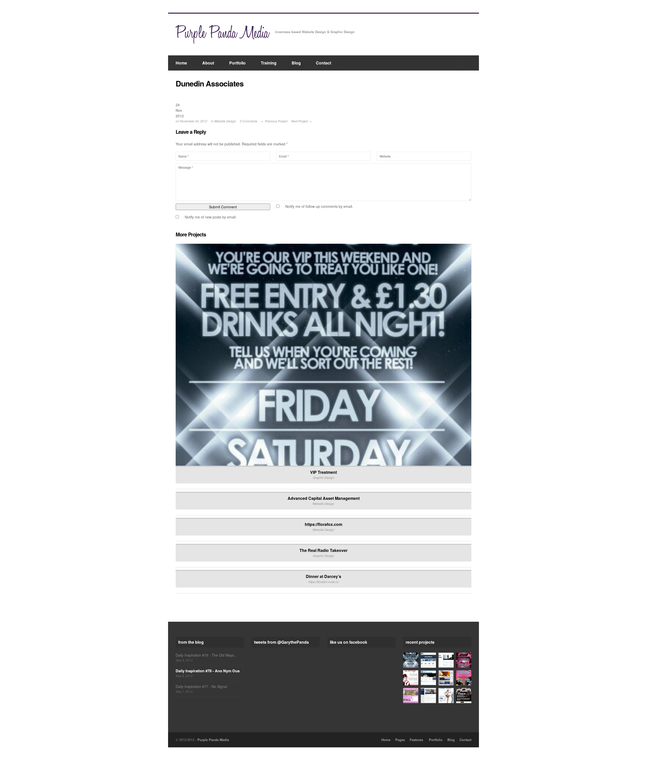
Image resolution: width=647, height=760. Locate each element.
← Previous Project (274, 121)
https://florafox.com (323, 524)
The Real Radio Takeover (323, 550)
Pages (400, 739)
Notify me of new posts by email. (211, 216)
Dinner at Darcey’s (323, 576)
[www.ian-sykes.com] (446, 660)
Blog (296, 63)
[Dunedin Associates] (428, 677)
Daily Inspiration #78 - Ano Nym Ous (208, 671)
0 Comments (248, 121)
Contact (323, 63)
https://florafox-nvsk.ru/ (323, 581)
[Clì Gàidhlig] (446, 677)
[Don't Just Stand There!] (446, 695)
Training (268, 63)
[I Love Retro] (463, 677)
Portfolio (237, 63)
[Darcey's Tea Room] (410, 695)
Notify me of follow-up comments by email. (319, 206)
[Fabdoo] (428, 695)
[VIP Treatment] (410, 660)
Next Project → (301, 121)
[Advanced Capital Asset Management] (428, 660)
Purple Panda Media (213, 739)
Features (416, 739)
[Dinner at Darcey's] (410, 677)
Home (181, 63)
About (208, 63)
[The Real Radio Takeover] (463, 660)
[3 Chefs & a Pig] (463, 695)
